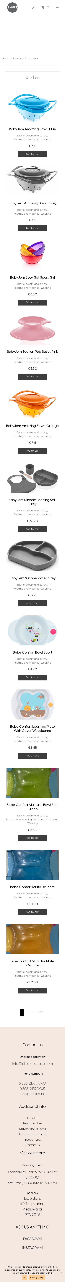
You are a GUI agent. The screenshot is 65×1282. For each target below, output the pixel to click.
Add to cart (32, 154)
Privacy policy (37, 1277)
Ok (24, 1277)
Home (5, 58)
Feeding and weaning (26, 139)
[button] (57, 7)
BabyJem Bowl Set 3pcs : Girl (32, 278)
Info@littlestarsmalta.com (32, 1064)
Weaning (46, 139)
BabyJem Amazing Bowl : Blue (32, 129)
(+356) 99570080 (33, 1094)
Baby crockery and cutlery (31, 135)
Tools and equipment (45, 819)
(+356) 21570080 (32, 1083)
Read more (32, 603)
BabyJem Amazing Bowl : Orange (32, 426)
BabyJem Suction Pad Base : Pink (32, 352)
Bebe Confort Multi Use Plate (32, 887)
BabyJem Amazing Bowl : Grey (32, 203)
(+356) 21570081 (32, 1089)
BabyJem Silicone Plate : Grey (33, 578)
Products (18, 58)
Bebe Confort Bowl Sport (32, 652)
